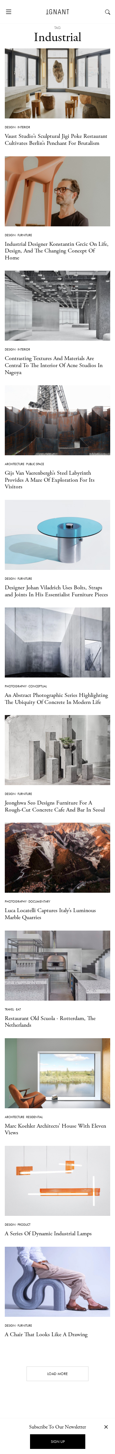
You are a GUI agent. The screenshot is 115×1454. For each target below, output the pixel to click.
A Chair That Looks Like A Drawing (46, 1334)
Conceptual (37, 686)
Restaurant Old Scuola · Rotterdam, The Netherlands (50, 1022)
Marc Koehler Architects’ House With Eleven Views (55, 1129)
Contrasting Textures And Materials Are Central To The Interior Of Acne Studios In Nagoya (54, 365)
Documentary (39, 901)
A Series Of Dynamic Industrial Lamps (48, 1233)
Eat (18, 1009)
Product (24, 1225)
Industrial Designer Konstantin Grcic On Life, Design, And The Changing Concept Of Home (57, 250)
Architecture (14, 464)
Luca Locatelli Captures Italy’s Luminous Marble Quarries (50, 914)
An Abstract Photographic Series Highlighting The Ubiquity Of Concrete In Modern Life (56, 699)
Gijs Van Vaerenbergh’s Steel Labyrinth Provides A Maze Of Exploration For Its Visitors (50, 479)
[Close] (106, 1427)
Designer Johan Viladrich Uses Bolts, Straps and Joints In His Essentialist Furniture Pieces (56, 591)
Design (10, 127)
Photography (16, 686)
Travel (9, 1009)
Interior (24, 127)
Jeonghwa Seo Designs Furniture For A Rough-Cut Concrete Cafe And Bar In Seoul (55, 806)
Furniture (25, 235)
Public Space (35, 464)
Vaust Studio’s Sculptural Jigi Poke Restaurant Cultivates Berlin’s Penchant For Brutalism (56, 139)
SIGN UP (58, 1441)
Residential (34, 1117)
